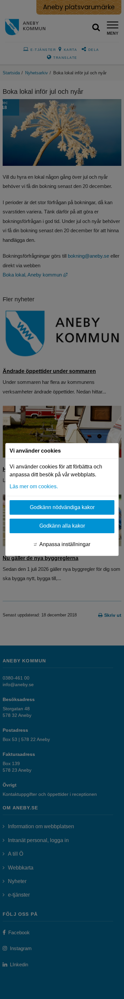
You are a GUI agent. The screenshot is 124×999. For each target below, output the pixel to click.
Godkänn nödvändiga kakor (62, 507)
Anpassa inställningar (64, 544)
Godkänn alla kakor (62, 526)
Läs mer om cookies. (34, 486)
